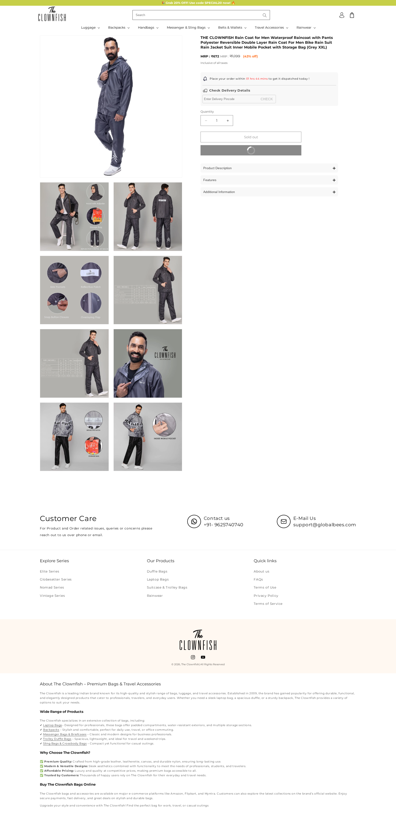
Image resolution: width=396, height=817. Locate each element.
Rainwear (155, 596)
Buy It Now (272, 152)
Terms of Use (265, 588)
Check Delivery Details (229, 90)
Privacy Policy (266, 596)
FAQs (258, 579)
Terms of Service (268, 604)
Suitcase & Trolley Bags (167, 588)
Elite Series (49, 571)
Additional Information (219, 192)
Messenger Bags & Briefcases (64, 734)
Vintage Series (52, 596)
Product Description (217, 168)
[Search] (265, 15)
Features (209, 180)
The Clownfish (190, 664)
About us (261, 571)
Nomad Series (52, 588)
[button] (90, 27)
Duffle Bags (157, 571)
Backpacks (51, 729)
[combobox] (201, 15)
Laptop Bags (158, 579)
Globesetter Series (56, 579)
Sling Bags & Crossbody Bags (65, 743)
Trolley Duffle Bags (57, 739)
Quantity (207, 111)
